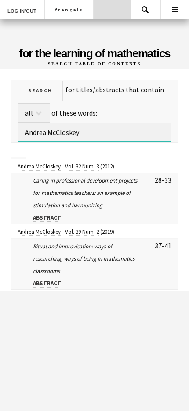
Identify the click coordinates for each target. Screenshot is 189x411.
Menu (175, 9)
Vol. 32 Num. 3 (82, 166)
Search (145, 9)
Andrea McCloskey (39, 166)
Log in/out (21, 11)
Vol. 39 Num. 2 (82, 231)
